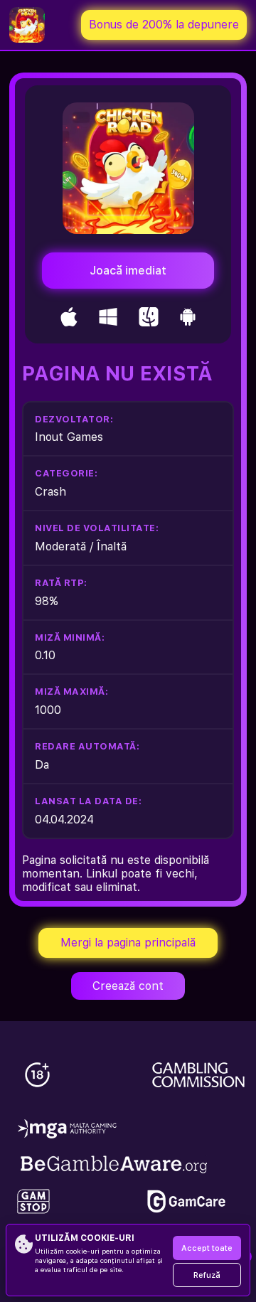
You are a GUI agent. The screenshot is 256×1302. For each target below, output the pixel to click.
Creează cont (128, 986)
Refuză (206, 1275)
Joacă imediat (128, 270)
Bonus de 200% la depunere (164, 24)
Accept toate (207, 1248)
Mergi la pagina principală (128, 942)
